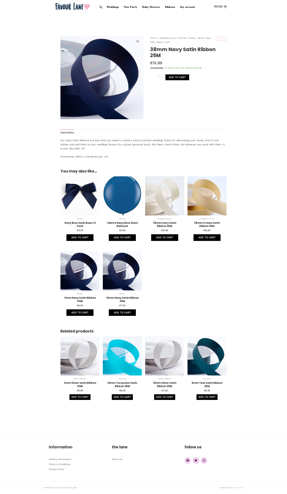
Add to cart (177, 77)
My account (187, 7)
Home (153, 38)
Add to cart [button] (80, 237)
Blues (192, 38)
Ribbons (170, 7)
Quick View (80, 212)
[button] (101, 7)
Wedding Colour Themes (173, 38)
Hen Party (130, 7)
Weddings (112, 7)
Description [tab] (67, 132)
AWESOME (238, 488)
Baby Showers (151, 7)
